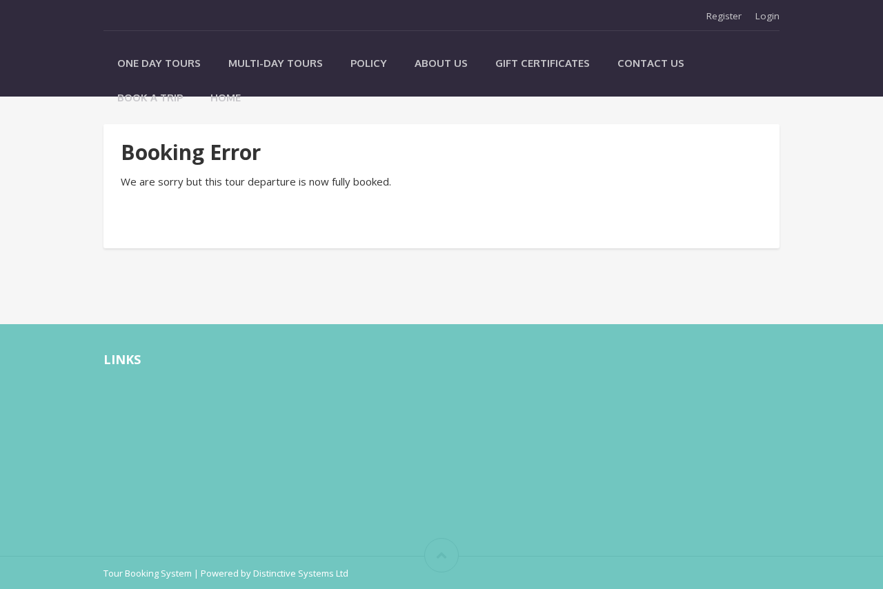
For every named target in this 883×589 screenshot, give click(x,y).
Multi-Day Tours (275, 63)
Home (225, 97)
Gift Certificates (542, 63)
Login (767, 16)
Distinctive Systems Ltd (300, 573)
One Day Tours (159, 63)
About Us (441, 63)
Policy (368, 63)
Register (724, 16)
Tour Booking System (147, 573)
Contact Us (650, 63)
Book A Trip (150, 97)
